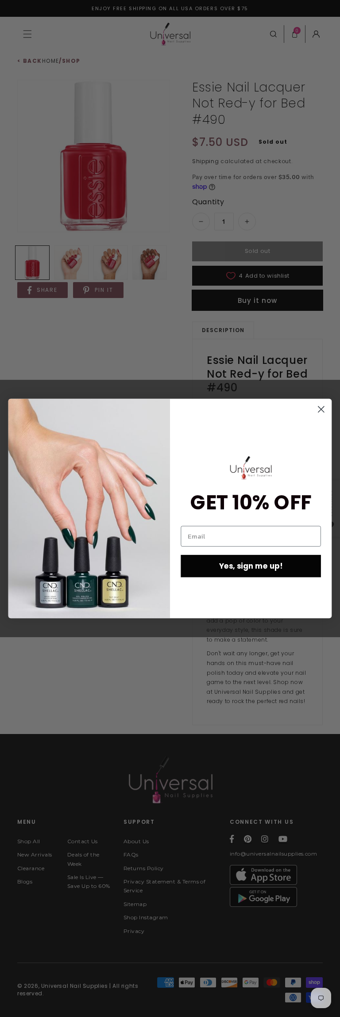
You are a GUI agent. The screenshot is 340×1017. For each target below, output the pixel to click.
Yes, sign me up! (251, 566)
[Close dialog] (321, 409)
